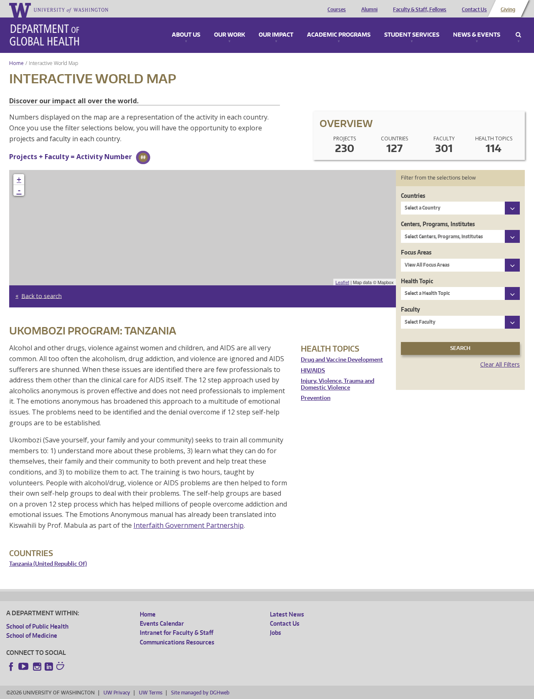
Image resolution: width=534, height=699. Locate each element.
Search (518, 35)
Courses (336, 9)
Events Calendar (162, 623)
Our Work (229, 35)
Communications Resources (177, 642)
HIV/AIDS (313, 370)
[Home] (44, 35)
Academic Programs (338, 35)
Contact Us (474, 9)
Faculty (410, 309)
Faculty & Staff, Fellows (419, 9)
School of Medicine (31, 635)
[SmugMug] (61, 667)
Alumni (369, 9)
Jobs (275, 632)
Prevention (315, 398)
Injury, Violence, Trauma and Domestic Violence (337, 384)
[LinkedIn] (49, 667)
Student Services (411, 35)
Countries (413, 195)
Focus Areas (416, 252)
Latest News (287, 614)
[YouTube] (24, 667)
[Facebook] (11, 667)
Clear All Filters (500, 364)
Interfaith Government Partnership (189, 525)
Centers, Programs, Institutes (438, 223)
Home (16, 63)
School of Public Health (37, 626)
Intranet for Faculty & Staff (176, 632)
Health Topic (417, 281)
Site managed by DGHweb (200, 692)
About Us (186, 35)
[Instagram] (37, 667)
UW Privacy (116, 692)
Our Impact (276, 35)
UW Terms (150, 692)
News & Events (476, 35)
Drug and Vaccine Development (342, 360)
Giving (508, 9)
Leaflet (342, 282)
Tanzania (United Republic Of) (48, 564)
